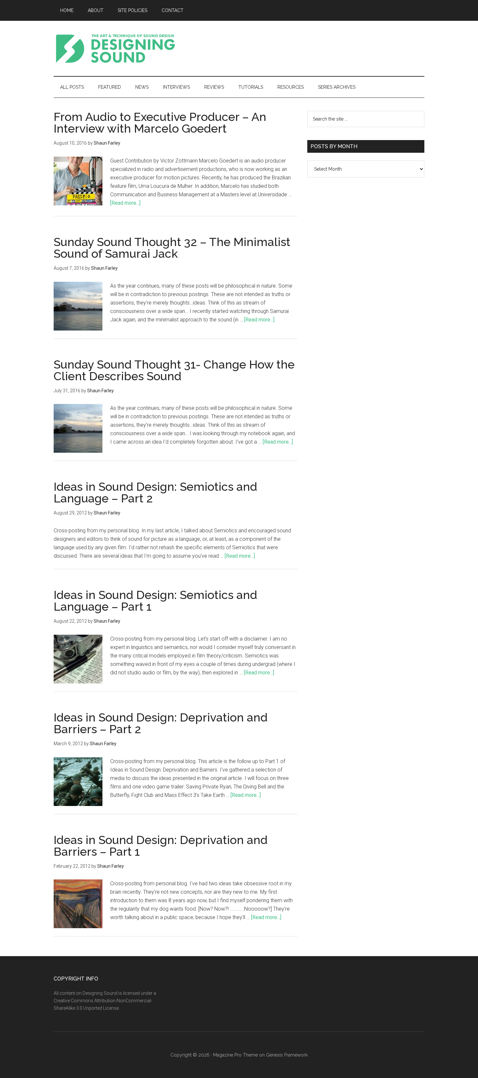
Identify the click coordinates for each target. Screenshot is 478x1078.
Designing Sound (115, 48)
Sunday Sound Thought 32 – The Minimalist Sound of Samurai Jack (172, 247)
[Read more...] (125, 203)
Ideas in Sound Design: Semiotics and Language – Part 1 (155, 600)
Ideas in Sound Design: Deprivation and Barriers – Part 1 (161, 845)
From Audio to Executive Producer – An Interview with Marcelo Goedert (160, 122)
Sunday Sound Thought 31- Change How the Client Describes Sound (174, 370)
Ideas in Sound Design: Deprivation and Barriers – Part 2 (161, 723)
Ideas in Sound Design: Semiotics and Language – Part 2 (155, 492)
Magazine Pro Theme (235, 1055)
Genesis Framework (287, 1055)
